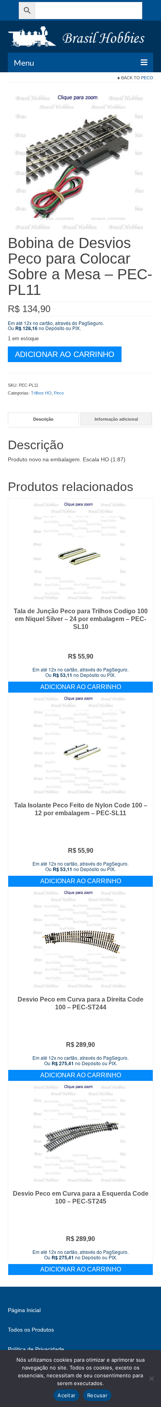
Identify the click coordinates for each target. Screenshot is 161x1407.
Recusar (97, 1395)
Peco (147, 77)
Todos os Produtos (31, 1330)
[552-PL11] (80, 162)
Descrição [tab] (43, 419)
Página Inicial (24, 1310)
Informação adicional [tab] (116, 419)
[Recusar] (151, 1378)
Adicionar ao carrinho (64, 354)
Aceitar (66, 1395)
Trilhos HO (41, 393)
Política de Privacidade (36, 1349)
